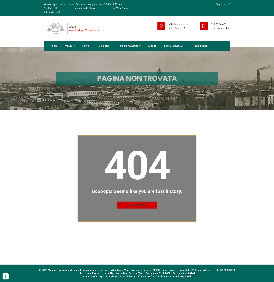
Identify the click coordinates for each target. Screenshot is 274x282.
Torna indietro (137, 204)
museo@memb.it (220, 28)
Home (53, 45)
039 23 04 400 (218, 24)
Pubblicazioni (201, 45)
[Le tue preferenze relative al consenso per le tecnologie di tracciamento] (6, 276)
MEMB (69, 45)
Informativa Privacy (123, 276)
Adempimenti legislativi (97, 276)
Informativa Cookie (148, 276)
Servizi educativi (174, 45)
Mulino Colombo (129, 45)
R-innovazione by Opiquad (176, 276)
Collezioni (105, 45)
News (86, 45)
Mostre (152, 45)
